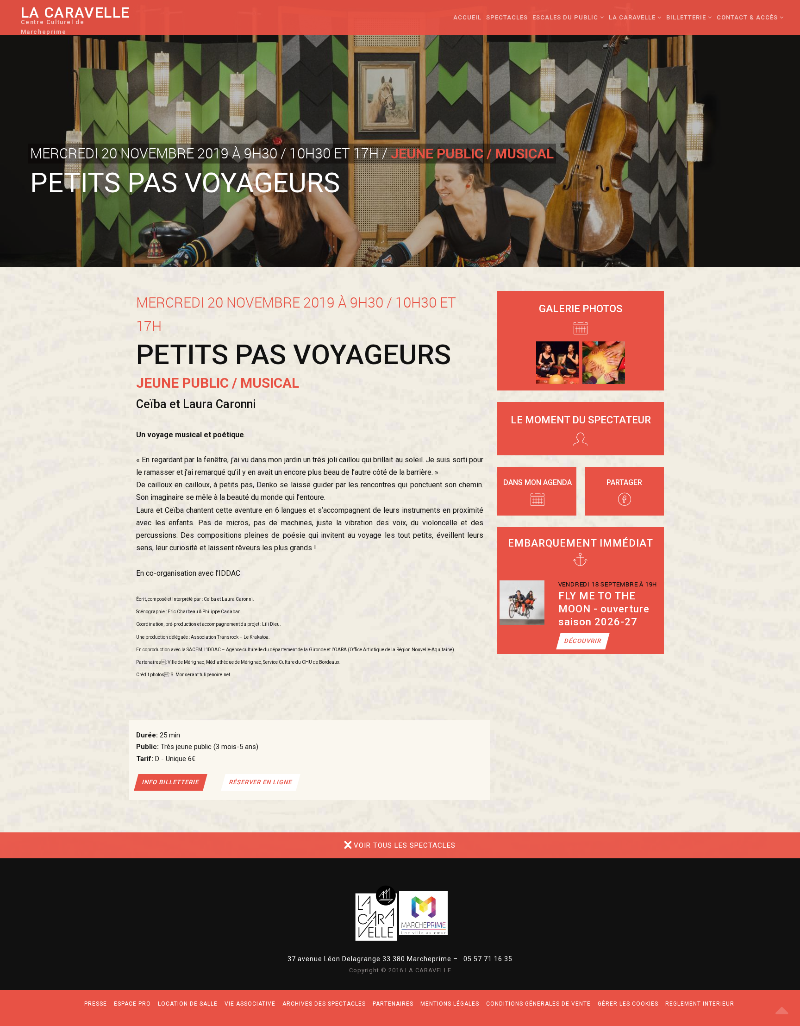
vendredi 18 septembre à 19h (607, 584)
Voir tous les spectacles (405, 845)
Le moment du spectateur (581, 420)
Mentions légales (449, 1004)
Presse (95, 1004)
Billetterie (687, 17)
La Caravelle (75, 22)
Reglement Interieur (699, 1004)
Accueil (467, 17)
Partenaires (393, 1004)
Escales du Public (566, 17)
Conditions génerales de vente (538, 1004)
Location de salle (188, 1004)
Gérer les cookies (628, 1004)
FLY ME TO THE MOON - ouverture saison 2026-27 (604, 609)
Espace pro (132, 1004)
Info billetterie (170, 782)
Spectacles (507, 17)
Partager (624, 482)
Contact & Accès (748, 17)
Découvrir (582, 640)
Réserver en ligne (260, 782)
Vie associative (250, 1004)
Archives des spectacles (324, 1004)
